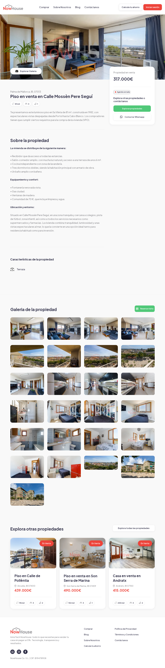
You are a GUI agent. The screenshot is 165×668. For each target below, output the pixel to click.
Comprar (44, 7)
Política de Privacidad (125, 628)
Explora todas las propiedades (134, 528)
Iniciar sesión (152, 7)
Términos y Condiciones (127, 634)
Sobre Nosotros (62, 7)
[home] (13, 7)
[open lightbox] (27, 328)
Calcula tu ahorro (130, 7)
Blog (77, 7)
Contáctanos (91, 7)
